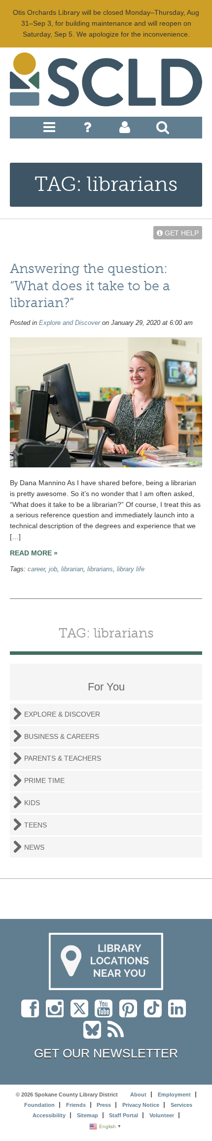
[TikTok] (156, 1013)
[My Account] (124, 130)
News (34, 847)
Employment (174, 1094)
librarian (72, 569)
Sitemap (87, 1115)
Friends (76, 1105)
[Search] (162, 130)
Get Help (181, 233)
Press (104, 1105)
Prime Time (44, 780)
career (36, 569)
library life (130, 569)
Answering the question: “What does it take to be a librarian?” (90, 286)
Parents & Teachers (62, 758)
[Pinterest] (130, 1013)
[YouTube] (106, 1013)
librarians (100, 569)
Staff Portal (123, 1115)
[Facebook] (32, 1013)
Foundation (39, 1105)
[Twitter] (83, 1013)
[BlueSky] (95, 1035)
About (138, 1094)
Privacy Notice (140, 1105)
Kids (32, 803)
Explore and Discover (69, 322)
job (53, 569)
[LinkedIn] (179, 1013)
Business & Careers (61, 736)
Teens (35, 825)
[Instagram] (57, 1013)
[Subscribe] (118, 1035)
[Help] (87, 130)
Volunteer (161, 1115)
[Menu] (49, 130)
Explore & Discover (62, 714)
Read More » (34, 553)
